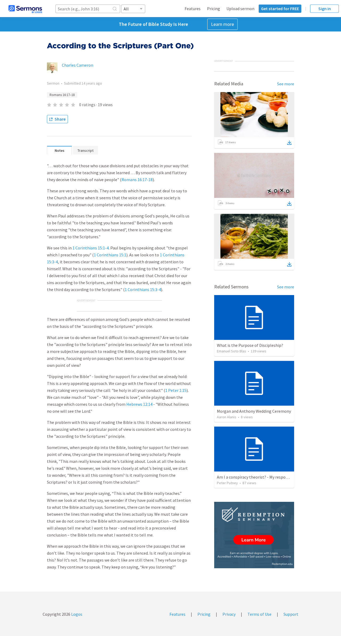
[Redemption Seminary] (254, 535)
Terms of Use (259, 614)
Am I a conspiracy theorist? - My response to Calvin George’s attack (278, 477)
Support (290, 614)
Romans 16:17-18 (137, 179)
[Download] (289, 142)
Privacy (229, 614)
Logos (76, 614)
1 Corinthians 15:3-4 (143, 289)
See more (285, 83)
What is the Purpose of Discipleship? (250, 345)
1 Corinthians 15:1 (110, 254)
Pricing (213, 8)
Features (193, 8)
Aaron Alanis (226, 417)
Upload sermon (240, 8)
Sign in (324, 8)
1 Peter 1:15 (175, 390)
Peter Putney (227, 482)
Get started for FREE (280, 8)
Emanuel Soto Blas (231, 351)
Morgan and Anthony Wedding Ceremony (254, 411)
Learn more (222, 24)
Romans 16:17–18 (62, 95)
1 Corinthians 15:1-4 (90, 248)
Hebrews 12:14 (139, 404)
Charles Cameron (77, 65)
